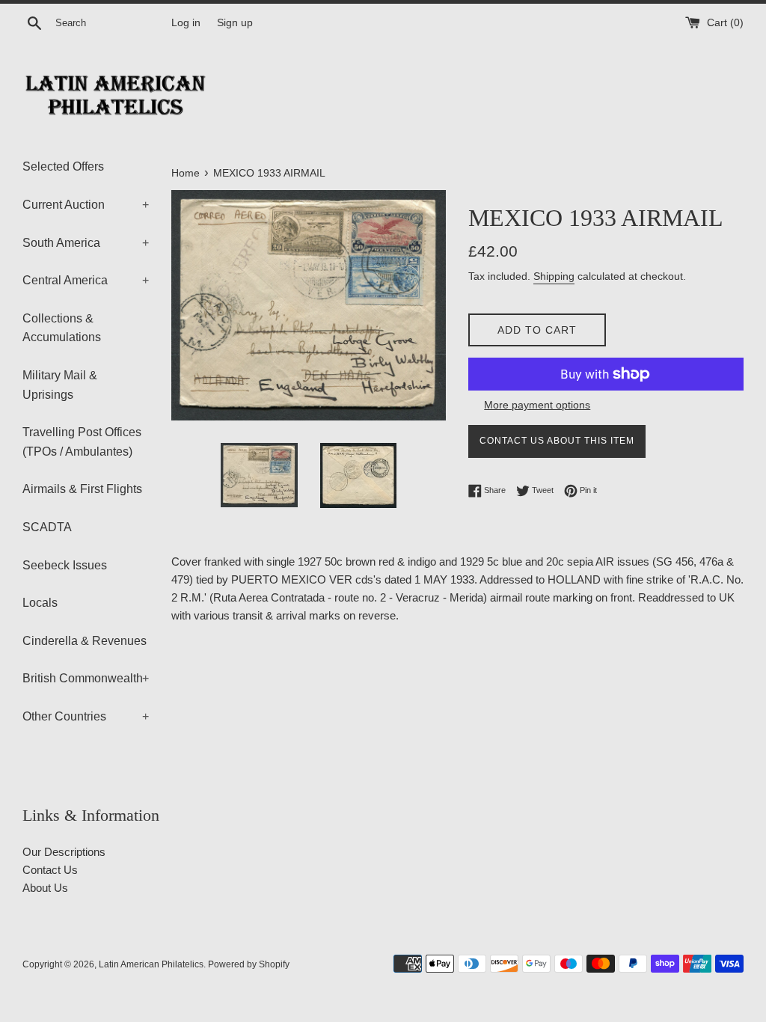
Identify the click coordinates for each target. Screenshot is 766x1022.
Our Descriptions (63, 851)
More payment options (537, 405)
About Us (45, 887)
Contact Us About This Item (556, 440)
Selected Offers (63, 166)
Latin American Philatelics (151, 964)
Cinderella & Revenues (84, 640)
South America (85, 242)
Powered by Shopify (248, 964)
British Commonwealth (85, 678)
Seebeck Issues (64, 565)
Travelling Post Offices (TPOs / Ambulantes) (81, 442)
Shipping (553, 276)
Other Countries (85, 716)
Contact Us (50, 869)
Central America (85, 280)
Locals (40, 602)
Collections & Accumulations (61, 328)
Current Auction (85, 204)
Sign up (235, 22)
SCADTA (47, 527)
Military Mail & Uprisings (59, 385)
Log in (185, 22)
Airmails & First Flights (82, 489)
